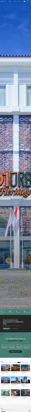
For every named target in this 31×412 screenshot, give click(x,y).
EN (24, 1)
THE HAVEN (15, 362)
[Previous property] (2, 154)
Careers (23, 1)
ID (25, 1)
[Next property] (28, 154)
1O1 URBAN (26, 362)
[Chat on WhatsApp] (29, 410)
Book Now (27, 1)
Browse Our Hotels (6, 328)
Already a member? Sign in (15, 353)
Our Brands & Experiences (10, 1)
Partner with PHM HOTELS (14, 328)
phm (3, 1)
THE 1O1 (19, 362)
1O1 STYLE (22, 362)
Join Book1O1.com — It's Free (15, 351)
